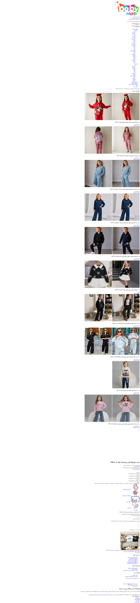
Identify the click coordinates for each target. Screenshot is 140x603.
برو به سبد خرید (127, 551)
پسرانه (136, 88)
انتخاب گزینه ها (136, 125)
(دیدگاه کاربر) (137, 466)
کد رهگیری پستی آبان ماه (132, 557)
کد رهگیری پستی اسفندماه (132, 563)
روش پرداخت (135, 575)
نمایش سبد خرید (132, 19)
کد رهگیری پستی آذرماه (132, 559)
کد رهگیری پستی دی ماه (132, 561)
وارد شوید (130, 514)
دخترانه (132, 88)
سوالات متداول (134, 569)
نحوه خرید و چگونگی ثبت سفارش (131, 576)
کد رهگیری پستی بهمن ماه (132, 562)
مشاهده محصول (137, 293)
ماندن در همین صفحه (135, 551)
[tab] (93, 510)
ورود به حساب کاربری (136, 18)
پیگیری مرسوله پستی (133, 558)
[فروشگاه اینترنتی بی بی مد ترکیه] (126, 15)
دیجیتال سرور (91, 594)
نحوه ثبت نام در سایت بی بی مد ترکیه (130, 570)
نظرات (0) (135, 510)
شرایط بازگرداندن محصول (132, 568)
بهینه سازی (99, 594)
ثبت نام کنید (124, 514)
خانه (139, 88)
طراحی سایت (104, 594)
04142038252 (130, 585)
